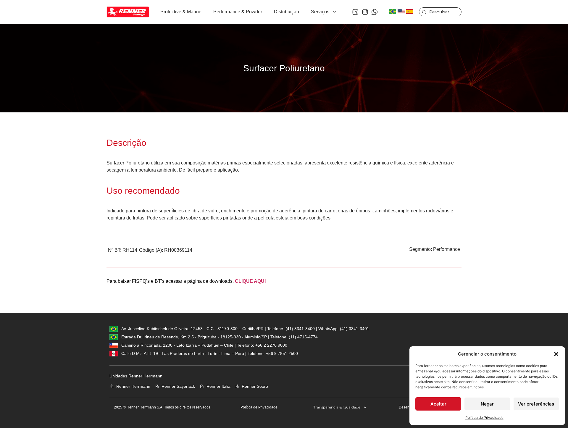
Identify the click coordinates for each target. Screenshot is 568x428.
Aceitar (438, 404)
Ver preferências (536, 404)
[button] (556, 354)
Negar (487, 404)
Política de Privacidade (484, 417)
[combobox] (440, 11)
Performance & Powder (237, 11)
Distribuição (286, 11)
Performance (446, 249)
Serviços (320, 11)
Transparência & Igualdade (336, 407)
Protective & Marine (180, 11)
